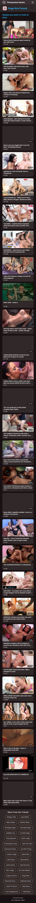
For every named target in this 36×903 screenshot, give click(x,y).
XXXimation (27, 892)
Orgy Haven (26, 876)
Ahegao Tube (11, 817)
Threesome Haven (16, 2)
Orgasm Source (11, 876)
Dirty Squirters (11, 838)
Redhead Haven (25, 881)
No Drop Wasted (24, 870)
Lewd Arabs (25, 854)
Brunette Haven (25, 828)
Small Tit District (11, 886)
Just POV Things (26, 849)
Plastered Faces (10, 881)
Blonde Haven (25, 822)
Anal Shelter (25, 817)
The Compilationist (12, 892)
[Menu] (32, 2)
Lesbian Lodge (11, 854)
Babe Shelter (11, 822)
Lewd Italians (24, 860)
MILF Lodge (10, 870)
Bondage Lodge (10, 828)
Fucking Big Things (10, 844)
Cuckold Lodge (25, 833)
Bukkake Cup (10, 833)
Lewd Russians (25, 865)
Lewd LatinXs (10, 865)
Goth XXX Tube (27, 844)
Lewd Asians (11, 860)
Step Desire (26, 886)
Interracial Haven (10, 849)
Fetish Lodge (25, 838)
